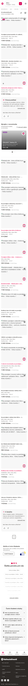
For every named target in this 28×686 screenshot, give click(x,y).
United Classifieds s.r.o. (13, 684)
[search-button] (20, 3)
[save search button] (25, 12)
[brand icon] (2, 3)
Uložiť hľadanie (8, 554)
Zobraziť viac (21, 108)
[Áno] (4, 116)
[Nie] (8, 116)
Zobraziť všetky (14, 598)
